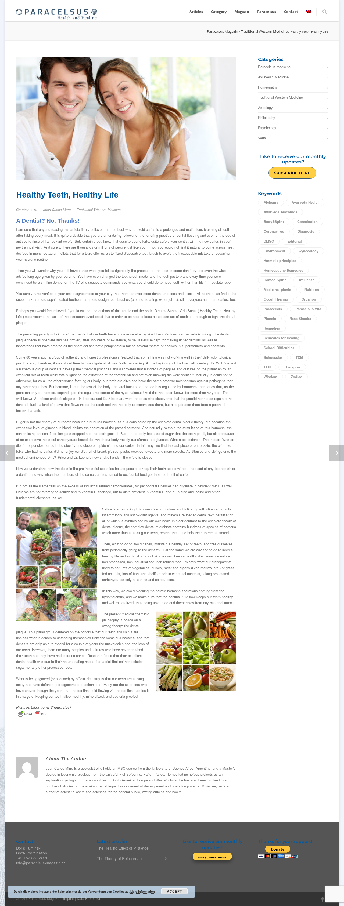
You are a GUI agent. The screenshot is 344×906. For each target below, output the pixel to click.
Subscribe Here (292, 173)
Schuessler (273, 357)
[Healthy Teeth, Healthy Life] (126, 118)
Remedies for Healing (281, 337)
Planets (270, 318)
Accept (174, 891)
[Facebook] (322, 899)
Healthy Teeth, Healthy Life (67, 194)
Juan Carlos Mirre (57, 209)
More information (142, 891)
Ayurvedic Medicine (273, 77)
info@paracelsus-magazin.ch (41, 862)
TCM (299, 357)
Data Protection (89, 898)
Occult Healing (276, 299)
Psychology (267, 128)
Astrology (265, 107)
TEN (267, 367)
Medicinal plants (277, 289)
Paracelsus (273, 308)
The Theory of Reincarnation (121, 858)
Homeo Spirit (275, 279)
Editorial (295, 241)
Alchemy (271, 202)
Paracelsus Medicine (274, 67)
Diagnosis (306, 231)
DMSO (269, 241)
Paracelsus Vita (308, 308)
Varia (262, 138)
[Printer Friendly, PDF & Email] (32, 713)
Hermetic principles (280, 260)
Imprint (68, 898)
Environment (274, 250)
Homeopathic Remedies (283, 270)
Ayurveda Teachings (280, 211)
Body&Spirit (274, 221)
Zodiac (296, 376)
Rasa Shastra (300, 318)
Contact (291, 11)
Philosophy (266, 117)
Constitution (307, 221)
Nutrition (311, 289)
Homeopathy (268, 87)
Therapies (292, 367)
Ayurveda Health (305, 202)
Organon (309, 299)
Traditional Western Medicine (99, 209)
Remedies (272, 328)
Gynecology (308, 250)
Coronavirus (274, 231)
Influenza (306, 279)
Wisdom (270, 376)
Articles (196, 11)
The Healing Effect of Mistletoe (123, 848)
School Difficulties (279, 347)
